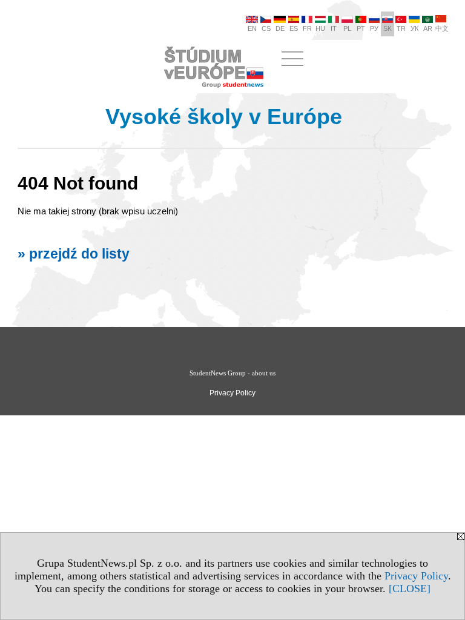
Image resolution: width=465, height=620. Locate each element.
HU (320, 28)
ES (293, 28)
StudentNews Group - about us (232, 373)
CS (266, 28)
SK (387, 28)
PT (361, 28)
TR (401, 28)
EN (252, 28)
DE (280, 28)
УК (414, 28)
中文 (442, 28)
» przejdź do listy (74, 254)
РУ (374, 28)
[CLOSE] (409, 588)
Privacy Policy (416, 576)
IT (334, 28)
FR (307, 28)
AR (427, 28)
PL (347, 28)
